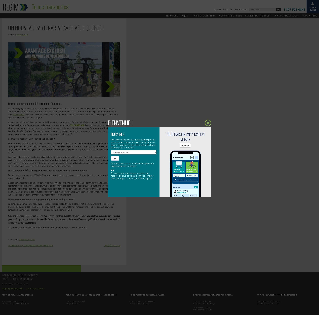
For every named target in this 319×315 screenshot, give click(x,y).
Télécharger (185, 145)
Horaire (115, 158)
